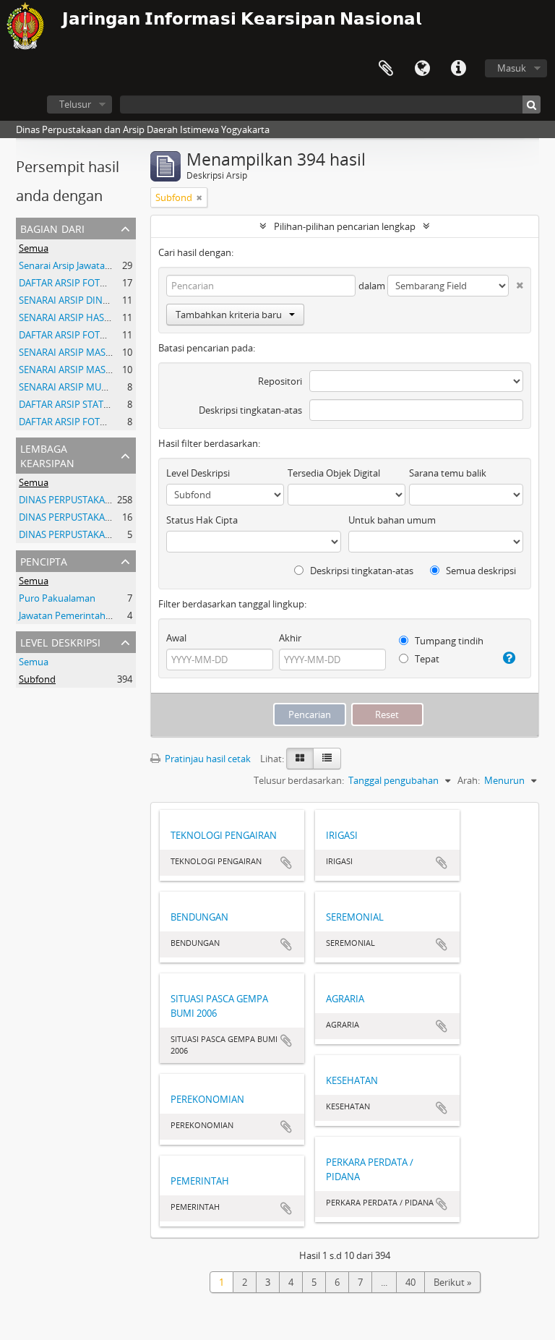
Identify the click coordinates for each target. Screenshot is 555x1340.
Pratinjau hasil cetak (207, 758)
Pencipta (43, 560)
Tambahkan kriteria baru (229, 314)
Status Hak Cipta (202, 519)
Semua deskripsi (480, 570)
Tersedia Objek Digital (334, 472)
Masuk (511, 67)
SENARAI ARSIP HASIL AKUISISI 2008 (96, 317)
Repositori (280, 381)
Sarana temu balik (447, 472)
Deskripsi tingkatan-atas (250, 410)
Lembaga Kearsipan (47, 454)
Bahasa (422, 69)
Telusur (75, 104)
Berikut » (452, 1282)
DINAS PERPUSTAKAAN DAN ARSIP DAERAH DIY (120, 534)
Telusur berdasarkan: (299, 780)
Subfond (37, 679)
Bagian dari (52, 227)
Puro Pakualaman (57, 598)
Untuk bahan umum (392, 519)
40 (410, 1282)
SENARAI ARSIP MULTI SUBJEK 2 (86, 386)
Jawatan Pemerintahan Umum (83, 615)
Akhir (290, 637)
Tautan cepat (458, 69)
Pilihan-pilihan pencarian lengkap (345, 226)
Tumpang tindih (448, 640)
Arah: (468, 780)
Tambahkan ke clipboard (286, 862)
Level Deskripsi (60, 641)
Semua (33, 248)
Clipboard (386, 69)
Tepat (426, 658)
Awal (176, 637)
